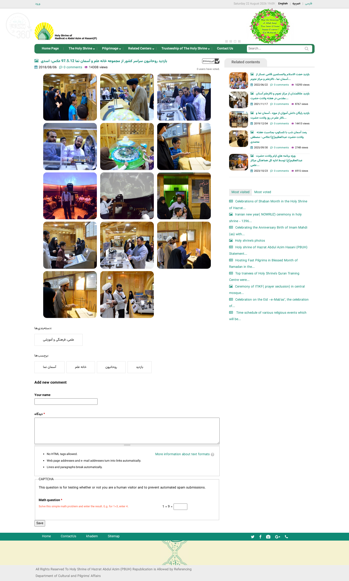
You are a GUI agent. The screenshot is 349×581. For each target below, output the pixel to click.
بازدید (139, 367)
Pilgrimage (108, 50)
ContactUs (68, 536)
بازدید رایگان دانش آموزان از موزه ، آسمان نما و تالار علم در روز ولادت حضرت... (280, 115)
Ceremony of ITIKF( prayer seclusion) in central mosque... (267, 290)
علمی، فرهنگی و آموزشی (58, 339)
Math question (50, 500)
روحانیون (111, 367)
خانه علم (80, 367)
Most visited (240, 192)
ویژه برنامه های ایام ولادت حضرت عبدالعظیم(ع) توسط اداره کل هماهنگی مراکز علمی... (276, 161)
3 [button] (235, 41)
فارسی (308, 3)
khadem (92, 536)
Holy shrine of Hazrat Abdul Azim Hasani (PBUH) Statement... (268, 251)
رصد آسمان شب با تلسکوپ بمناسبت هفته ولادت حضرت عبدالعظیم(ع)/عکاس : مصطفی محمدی (278, 137)
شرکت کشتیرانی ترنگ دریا (16, 561)
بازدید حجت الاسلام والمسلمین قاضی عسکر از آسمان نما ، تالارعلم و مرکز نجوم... (280, 77)
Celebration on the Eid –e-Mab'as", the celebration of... (269, 303)
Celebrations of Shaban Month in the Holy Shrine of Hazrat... (268, 205)
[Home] (66, 24)
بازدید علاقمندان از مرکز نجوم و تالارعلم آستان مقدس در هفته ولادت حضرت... (280, 96)
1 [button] (226, 41)
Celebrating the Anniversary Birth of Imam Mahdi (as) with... (268, 231)
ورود (37, 3)
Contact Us (225, 48)
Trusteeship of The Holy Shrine (183, 50)
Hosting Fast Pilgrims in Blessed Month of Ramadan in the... (263, 264)
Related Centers (138, 50)
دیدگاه (39, 414)
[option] (269, 26)
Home (46, 536)
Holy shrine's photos (250, 240)
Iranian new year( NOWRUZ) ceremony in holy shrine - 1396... (265, 218)
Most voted (262, 192)
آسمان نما (49, 367)
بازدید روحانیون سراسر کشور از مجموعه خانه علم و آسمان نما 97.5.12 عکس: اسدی (104, 61)
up (211, 61)
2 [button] (230, 41)
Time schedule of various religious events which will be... (268, 316)
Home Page (50, 48)
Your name (42, 395)
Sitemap (114, 536)
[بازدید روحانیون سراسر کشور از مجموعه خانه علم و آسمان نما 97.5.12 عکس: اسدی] (70, 97)
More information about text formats (182, 454)
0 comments (73, 67)
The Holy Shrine (79, 50)
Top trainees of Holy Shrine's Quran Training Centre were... (264, 277)
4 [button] (239, 41)
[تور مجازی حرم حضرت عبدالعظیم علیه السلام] (19, 38)
